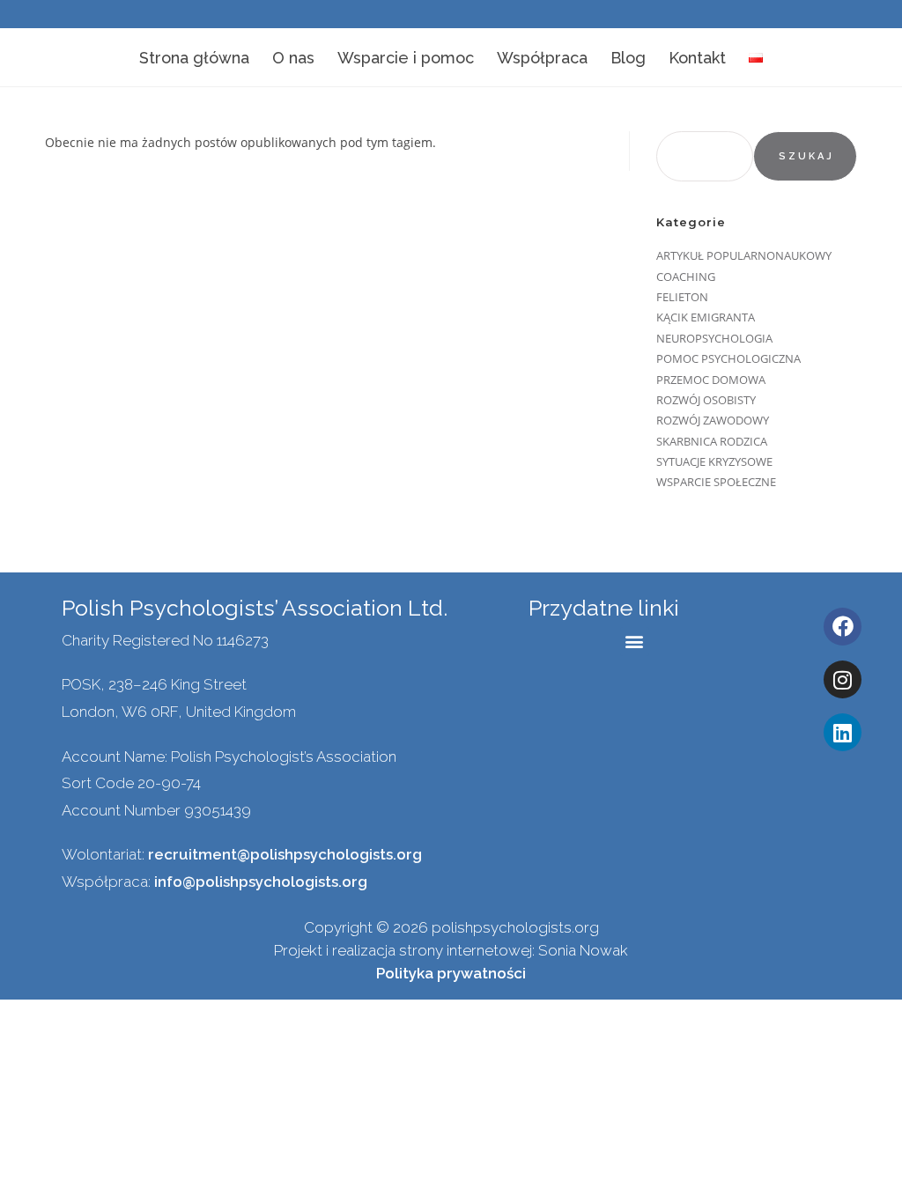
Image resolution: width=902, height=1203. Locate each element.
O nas (293, 57)
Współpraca (542, 57)
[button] (634, 641)
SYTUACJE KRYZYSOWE (714, 461)
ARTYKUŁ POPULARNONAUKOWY (744, 255)
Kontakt (697, 57)
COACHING (685, 276)
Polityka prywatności (451, 973)
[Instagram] (842, 679)
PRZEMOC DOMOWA (710, 379)
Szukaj (806, 156)
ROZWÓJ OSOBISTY (706, 400)
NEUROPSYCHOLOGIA (714, 338)
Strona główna (194, 57)
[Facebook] (842, 627)
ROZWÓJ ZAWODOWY (712, 420)
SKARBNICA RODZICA (711, 441)
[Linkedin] (842, 732)
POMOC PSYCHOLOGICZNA (728, 358)
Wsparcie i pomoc (405, 57)
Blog (628, 57)
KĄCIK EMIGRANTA (705, 317)
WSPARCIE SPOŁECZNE (716, 482)
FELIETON (682, 297)
